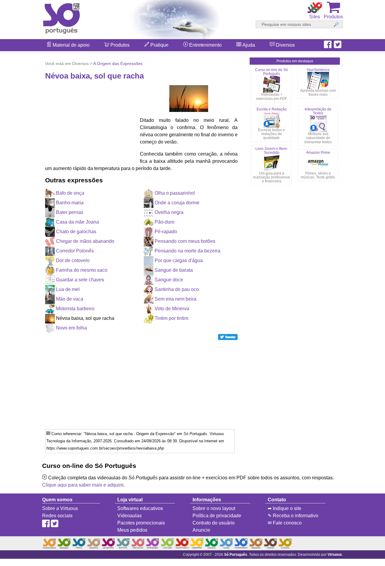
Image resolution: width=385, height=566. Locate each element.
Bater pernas (69, 212)
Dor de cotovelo (73, 260)
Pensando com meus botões (185, 241)
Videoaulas (129, 515)
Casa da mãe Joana (77, 221)
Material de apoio (70, 45)
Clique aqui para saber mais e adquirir (82, 484)
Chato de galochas (76, 231)
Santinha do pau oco (177, 289)
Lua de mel (68, 289)
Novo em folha (71, 327)
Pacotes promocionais (141, 522)
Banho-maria (70, 202)
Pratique (158, 45)
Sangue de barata (174, 270)
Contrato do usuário (213, 522)
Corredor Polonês (75, 250)
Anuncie (201, 530)
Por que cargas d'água (179, 260)
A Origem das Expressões (118, 63)
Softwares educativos (140, 508)
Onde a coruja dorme (177, 202)
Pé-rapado (166, 231)
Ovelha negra (169, 212)
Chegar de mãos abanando (85, 241)
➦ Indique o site (284, 508)
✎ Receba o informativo (293, 515)
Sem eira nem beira (175, 299)
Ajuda (248, 45)
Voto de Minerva (172, 308)
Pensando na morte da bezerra (187, 250)
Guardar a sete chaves (80, 279)
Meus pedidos (132, 530)
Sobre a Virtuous (60, 508)
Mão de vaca (69, 299)
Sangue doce (169, 279)
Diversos (285, 45)
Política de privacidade (216, 515)
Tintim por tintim (171, 318)
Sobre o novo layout (213, 508)
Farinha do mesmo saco (81, 270)
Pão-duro (164, 221)
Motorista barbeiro (75, 308)
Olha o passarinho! (175, 193)
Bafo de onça (70, 193)
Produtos (119, 45)
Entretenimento (205, 45)
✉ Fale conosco (285, 522)
